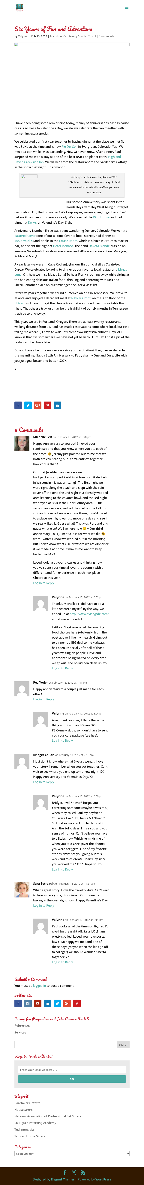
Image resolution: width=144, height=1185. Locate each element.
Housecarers (23, 1110)
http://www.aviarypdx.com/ (89, 614)
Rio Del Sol (69, 147)
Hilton (18, 303)
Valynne (23, 36)
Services (20, 1032)
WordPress (103, 1179)
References (22, 1026)
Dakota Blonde (99, 246)
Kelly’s (32, 222)
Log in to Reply (43, 583)
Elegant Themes (63, 1179)
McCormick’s (23, 241)
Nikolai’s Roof (81, 298)
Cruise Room (68, 241)
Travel (92, 36)
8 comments (106, 36)
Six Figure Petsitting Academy (35, 1123)
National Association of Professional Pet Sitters (47, 1116)
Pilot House (101, 217)
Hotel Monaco (63, 246)
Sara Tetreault (44, 883)
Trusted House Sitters (29, 1136)
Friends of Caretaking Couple (68, 36)
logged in (39, 986)
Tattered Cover (25, 236)
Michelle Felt (42, 437)
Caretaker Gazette (27, 1103)
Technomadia (24, 1130)
